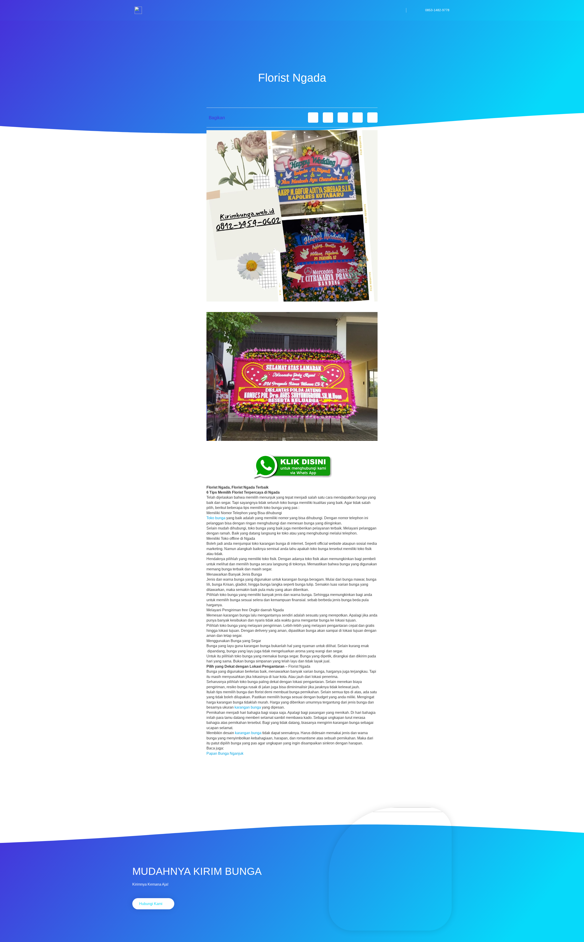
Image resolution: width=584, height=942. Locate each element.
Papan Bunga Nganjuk (224, 753)
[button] (313, 117)
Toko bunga (215, 518)
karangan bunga (248, 707)
